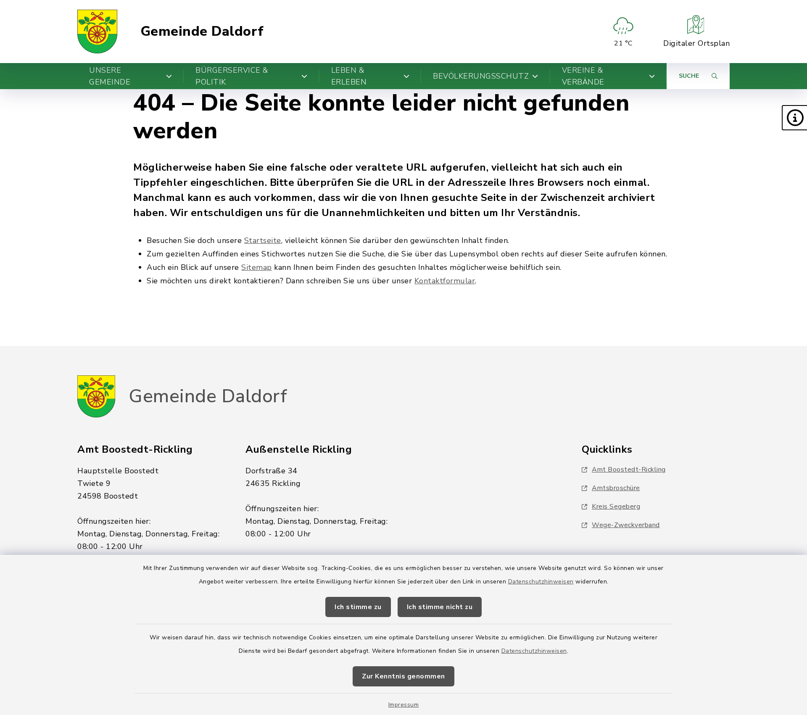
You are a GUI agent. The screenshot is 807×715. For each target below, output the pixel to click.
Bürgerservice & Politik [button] (231, 76)
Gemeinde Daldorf (202, 32)
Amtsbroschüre (616, 488)
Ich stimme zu (358, 607)
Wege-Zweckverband (626, 525)
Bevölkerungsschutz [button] (481, 76)
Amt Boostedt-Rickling (629, 469)
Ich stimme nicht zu (440, 607)
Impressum (403, 705)
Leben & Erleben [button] (349, 76)
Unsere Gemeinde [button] (109, 76)
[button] (794, 117)
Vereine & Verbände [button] (583, 76)
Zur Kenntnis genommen (403, 676)
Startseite (262, 240)
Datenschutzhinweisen (541, 582)
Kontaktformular (444, 281)
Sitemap (256, 267)
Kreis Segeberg (616, 506)
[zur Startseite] (97, 31)
